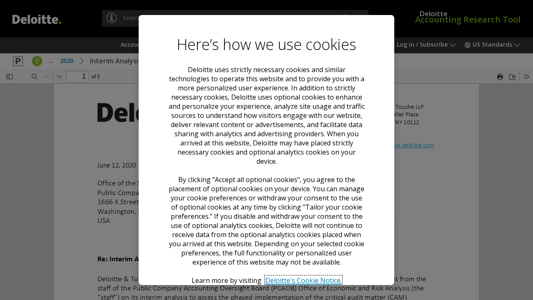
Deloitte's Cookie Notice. (303, 280)
